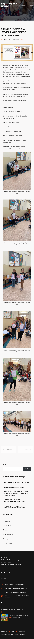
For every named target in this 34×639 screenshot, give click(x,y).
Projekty (5, 539)
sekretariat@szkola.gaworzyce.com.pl (15, 592)
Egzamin (5, 530)
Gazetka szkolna (8, 534)
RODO (13, 631)
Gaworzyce (4, 631)
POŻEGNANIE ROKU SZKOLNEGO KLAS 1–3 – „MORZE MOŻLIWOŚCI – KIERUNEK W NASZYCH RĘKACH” (17, 493)
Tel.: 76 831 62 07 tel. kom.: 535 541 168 (16, 588)
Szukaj (5, 465)
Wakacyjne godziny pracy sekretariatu (16, 482)
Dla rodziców (7, 525)
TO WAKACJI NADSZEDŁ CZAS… (14, 487)
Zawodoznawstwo (8, 543)
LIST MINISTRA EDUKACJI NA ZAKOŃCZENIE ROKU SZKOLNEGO (14, 500)
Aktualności (6, 521)
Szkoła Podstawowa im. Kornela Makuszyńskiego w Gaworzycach (13, 5)
